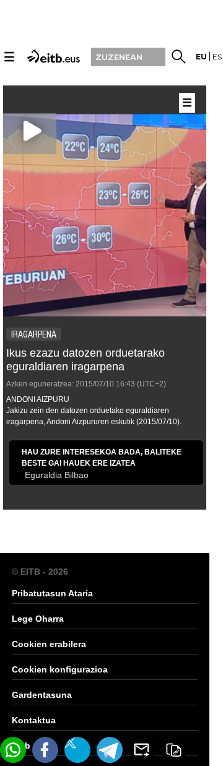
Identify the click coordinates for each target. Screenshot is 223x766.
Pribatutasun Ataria (52, 593)
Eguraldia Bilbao (57, 475)
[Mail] (142, 750)
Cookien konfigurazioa (60, 669)
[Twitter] (77, 750)
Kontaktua (34, 720)
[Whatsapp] (13, 750)
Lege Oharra (38, 619)
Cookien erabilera (49, 644)
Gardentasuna (42, 695)
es (217, 56)
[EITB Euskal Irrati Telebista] (52, 55)
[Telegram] (110, 750)
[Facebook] (45, 750)
